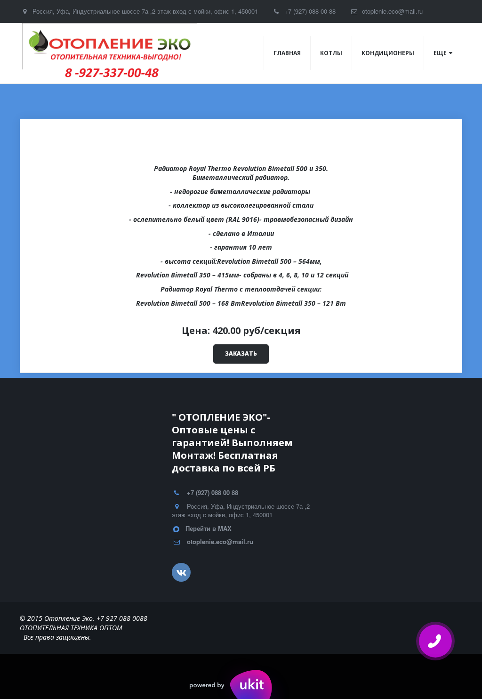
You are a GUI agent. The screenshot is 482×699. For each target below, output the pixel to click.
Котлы (331, 53)
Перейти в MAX (208, 528)
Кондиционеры (388, 53)
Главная (287, 53)
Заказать (241, 354)
